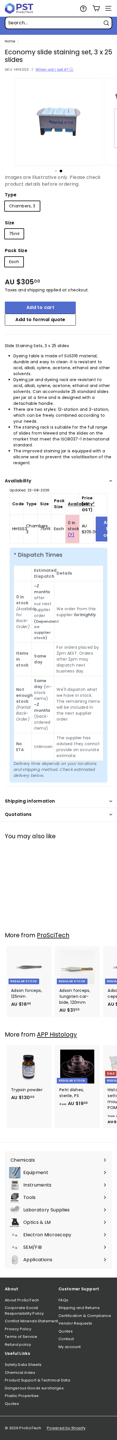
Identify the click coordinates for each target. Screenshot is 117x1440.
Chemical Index (20, 1372)
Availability (18, 481)
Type (10, 195)
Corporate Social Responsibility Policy (24, 1310)
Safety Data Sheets (23, 1364)
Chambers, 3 (22, 206)
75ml (14, 234)
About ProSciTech (22, 1300)
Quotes (65, 1331)
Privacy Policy (18, 1329)
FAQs (63, 1300)
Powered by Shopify (66, 1428)
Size (9, 223)
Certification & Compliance (84, 1315)
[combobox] (58, 23)
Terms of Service (21, 1336)
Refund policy (18, 1344)
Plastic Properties (22, 1395)
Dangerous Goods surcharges (34, 1388)
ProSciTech (53, 935)
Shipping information (30, 801)
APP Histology (57, 1034)
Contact (66, 1339)
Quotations (18, 814)
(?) (71, 535)
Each (14, 262)
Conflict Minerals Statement (31, 1321)
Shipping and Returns (79, 1307)
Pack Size (16, 250)
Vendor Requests (75, 1323)
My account (69, 1346)
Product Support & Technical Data (37, 1380)
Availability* (81, 504)
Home (10, 41)
